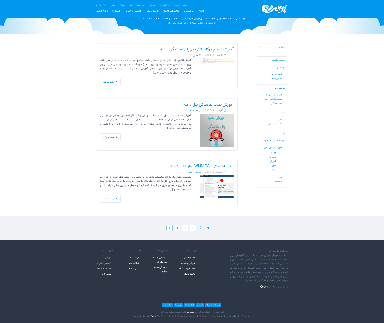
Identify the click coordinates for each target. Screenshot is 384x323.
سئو (283, 133)
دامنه (201, 11)
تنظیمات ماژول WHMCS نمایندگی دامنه (202, 166)
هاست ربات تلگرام (187, 269)
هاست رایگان (152, 11)
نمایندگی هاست (171, 11)
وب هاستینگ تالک (136, 5)
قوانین (200, 305)
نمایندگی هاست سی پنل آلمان (160, 260)
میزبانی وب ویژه (188, 263)
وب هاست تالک (213, 305)
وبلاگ (122, 5)
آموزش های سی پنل (273, 95)
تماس (113, 5)
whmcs (278, 182)
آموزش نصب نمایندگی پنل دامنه (208, 105)
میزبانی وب (188, 11)
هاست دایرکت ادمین (273, 99)
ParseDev (155, 316)
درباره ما (116, 11)
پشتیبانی (152, 5)
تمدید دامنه (134, 269)
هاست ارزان (189, 258)
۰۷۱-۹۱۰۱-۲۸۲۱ (101, 5)
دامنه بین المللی (275, 124)
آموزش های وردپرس (273, 147)
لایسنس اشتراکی (103, 263)
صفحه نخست (278, 60)
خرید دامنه (134, 258)
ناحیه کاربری (102, 11)
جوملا (279, 177)
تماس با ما (106, 274)
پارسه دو (281, 67)
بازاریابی (107, 258)
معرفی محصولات (274, 78)
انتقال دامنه (134, 263)
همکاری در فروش (132, 11)
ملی (280, 120)
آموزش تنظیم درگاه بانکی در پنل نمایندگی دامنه (197, 49)
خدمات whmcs (104, 269)
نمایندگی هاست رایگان (160, 270)
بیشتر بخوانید (109, 82)
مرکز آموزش (165, 5)
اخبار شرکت (277, 74)
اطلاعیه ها (189, 305)
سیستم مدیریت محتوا (274, 141)
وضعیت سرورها (180, 5)
